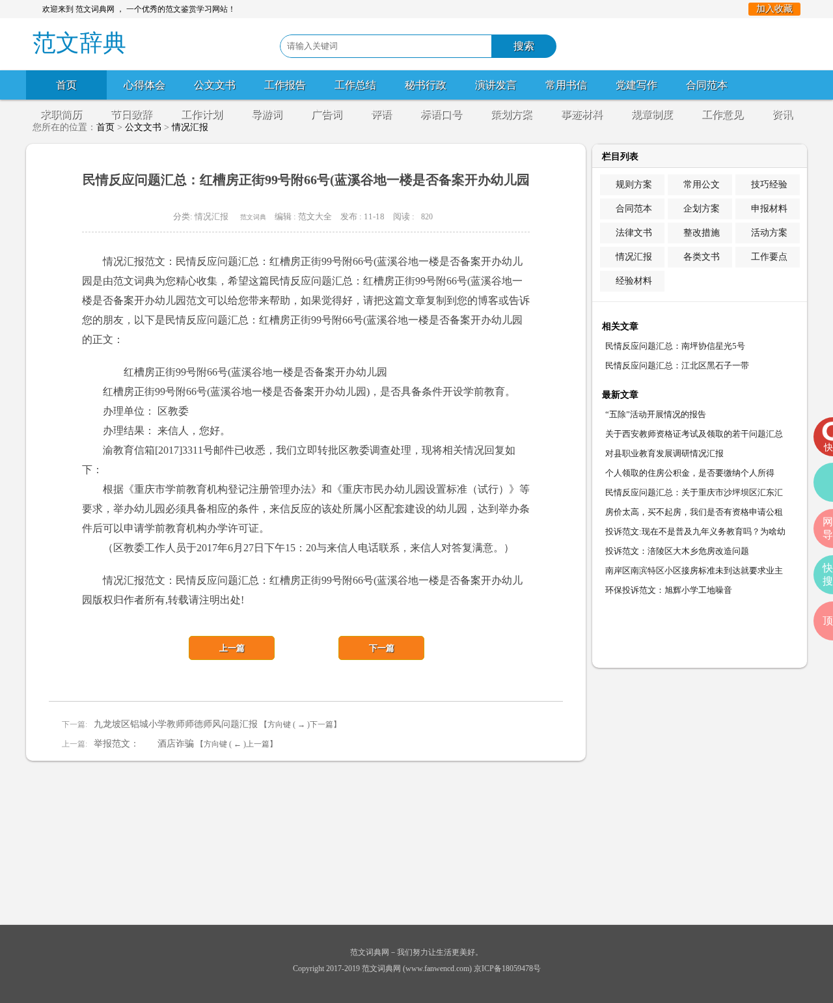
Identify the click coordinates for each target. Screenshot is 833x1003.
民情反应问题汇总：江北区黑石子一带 (677, 365)
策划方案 (511, 114)
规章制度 (652, 114)
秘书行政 (425, 84)
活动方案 (769, 233)
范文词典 (253, 217)
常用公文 (701, 184)
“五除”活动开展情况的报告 (655, 414)
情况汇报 (211, 216)
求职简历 (61, 114)
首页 (66, 84)
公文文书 (215, 84)
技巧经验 (769, 184)
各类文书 (701, 257)
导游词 (266, 114)
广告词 (326, 114)
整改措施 (701, 233)
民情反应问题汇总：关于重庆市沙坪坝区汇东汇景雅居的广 (694, 495)
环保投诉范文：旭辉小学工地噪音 (668, 590)
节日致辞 (131, 114)
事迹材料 (582, 114)
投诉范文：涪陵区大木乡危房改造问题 (677, 551)
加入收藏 (774, 9)
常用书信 (566, 84)
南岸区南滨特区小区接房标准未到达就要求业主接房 (694, 573)
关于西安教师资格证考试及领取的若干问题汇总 (694, 434)
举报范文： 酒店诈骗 (144, 744)
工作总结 (355, 84)
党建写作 (636, 84)
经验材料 (634, 281)
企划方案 (701, 208)
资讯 (782, 114)
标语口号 (441, 114)
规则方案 (634, 184)
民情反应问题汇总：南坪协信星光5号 (675, 346)
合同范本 (707, 84)
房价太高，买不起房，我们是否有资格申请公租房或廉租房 (694, 514)
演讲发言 (496, 84)
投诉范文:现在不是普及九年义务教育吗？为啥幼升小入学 (695, 534)
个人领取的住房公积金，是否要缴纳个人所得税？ (689, 475)
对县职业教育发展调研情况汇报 (664, 453)
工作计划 (202, 114)
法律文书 (634, 233)
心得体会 (144, 84)
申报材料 (769, 208)
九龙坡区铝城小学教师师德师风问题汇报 (176, 724)
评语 (381, 114)
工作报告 (285, 84)
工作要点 (769, 257)
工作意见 (722, 114)
